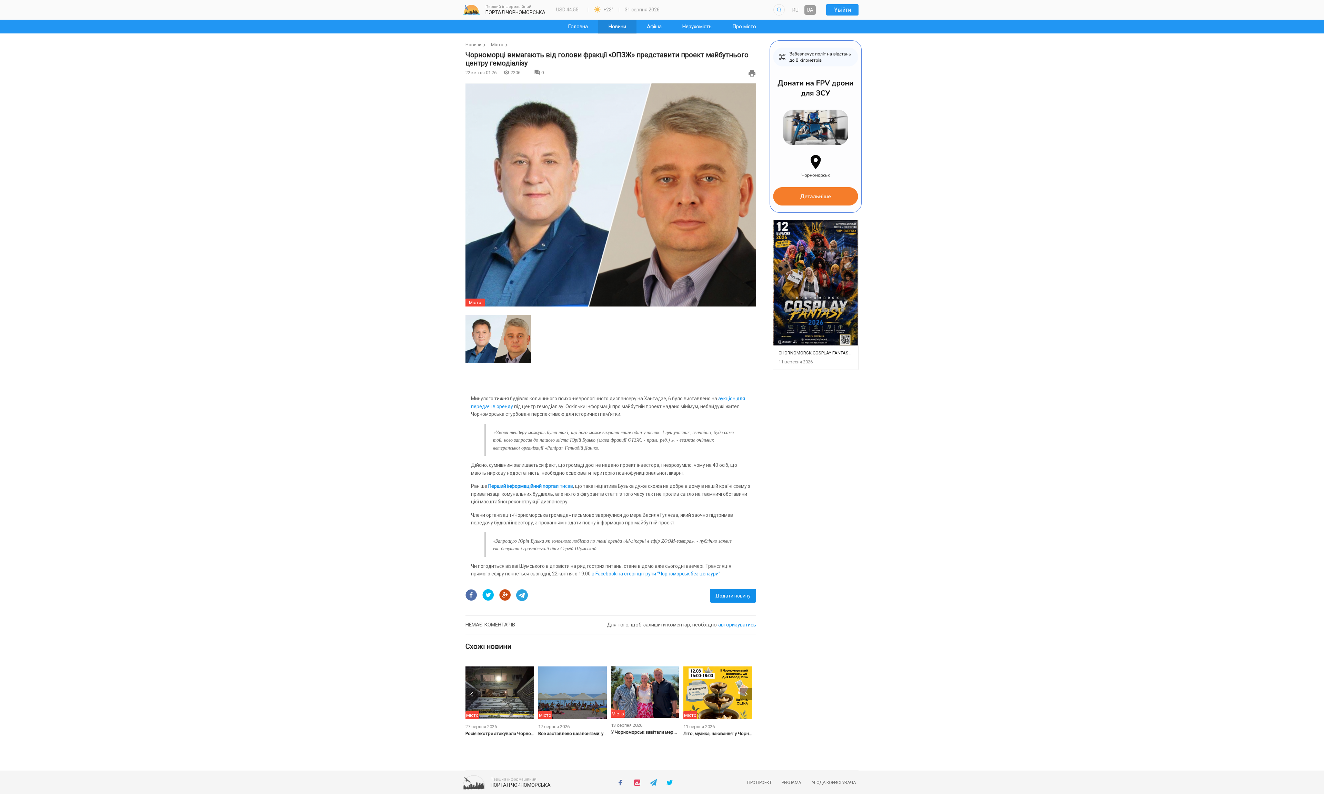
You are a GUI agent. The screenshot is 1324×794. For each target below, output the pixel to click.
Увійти (842, 10)
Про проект (759, 782)
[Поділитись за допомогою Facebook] (471, 595)
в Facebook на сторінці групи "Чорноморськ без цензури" (656, 573)
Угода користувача (834, 782)
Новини (473, 44)
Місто (497, 44)
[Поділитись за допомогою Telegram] (522, 595)
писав (530, 486)
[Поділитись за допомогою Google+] (505, 595)
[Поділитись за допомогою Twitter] (488, 595)
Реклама (791, 782)
